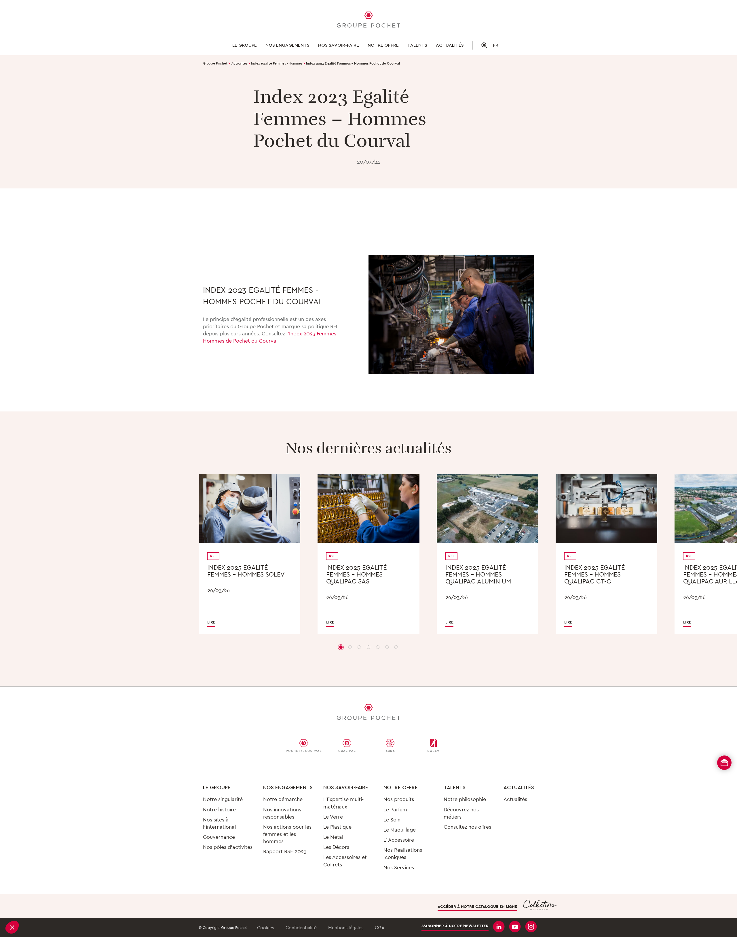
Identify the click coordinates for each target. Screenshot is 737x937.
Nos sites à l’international (219, 823)
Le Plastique (337, 826)
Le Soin (391, 819)
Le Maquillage (399, 829)
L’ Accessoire (398, 839)
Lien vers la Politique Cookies (45, 887)
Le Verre (333, 816)
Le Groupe (244, 45)
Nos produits (398, 799)
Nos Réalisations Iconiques (402, 853)
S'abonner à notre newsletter (455, 925)
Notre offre (383, 45)
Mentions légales (345, 927)
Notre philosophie (465, 799)
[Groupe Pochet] (368, 20)
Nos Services (398, 867)
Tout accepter (106, 908)
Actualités (450, 45)
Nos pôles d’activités (227, 847)
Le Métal (333, 837)
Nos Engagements (288, 787)
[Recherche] (479, 45)
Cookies (265, 927)
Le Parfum (395, 809)
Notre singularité (223, 799)
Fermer (26, 908)
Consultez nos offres (467, 826)
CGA (380, 927)
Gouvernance (219, 837)
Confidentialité (301, 927)
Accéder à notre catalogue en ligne (477, 906)
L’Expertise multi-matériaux (343, 803)
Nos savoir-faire (338, 45)
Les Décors (336, 847)
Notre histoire (219, 809)
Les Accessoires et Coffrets (345, 861)
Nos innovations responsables (282, 813)
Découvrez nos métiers (461, 813)
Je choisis (66, 908)
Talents (417, 45)
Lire (211, 622)
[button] (12, 927)
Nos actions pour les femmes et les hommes (287, 834)
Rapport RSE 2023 (284, 851)
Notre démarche (283, 799)
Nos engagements (287, 45)
